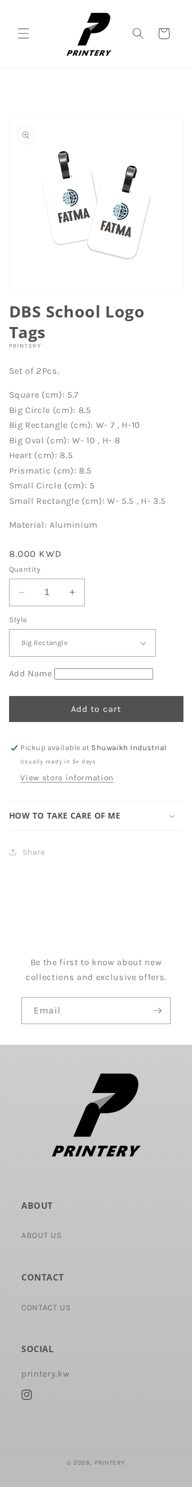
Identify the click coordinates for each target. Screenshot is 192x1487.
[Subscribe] (157, 1011)
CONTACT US (46, 1307)
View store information (67, 778)
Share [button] (33, 852)
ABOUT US (41, 1235)
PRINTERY (109, 1462)
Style (18, 619)
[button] (23, 33)
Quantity (25, 569)
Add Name (30, 673)
